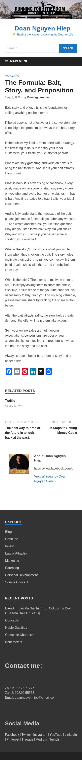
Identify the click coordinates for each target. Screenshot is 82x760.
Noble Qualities (16, 627)
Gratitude (11, 539)
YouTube (56, 734)
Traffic (10, 401)
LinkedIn (71, 734)
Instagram (40, 734)
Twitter (26, 734)
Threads (27, 739)
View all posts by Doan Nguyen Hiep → (50, 479)
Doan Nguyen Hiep (42, 28)
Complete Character (19, 635)
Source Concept (16, 582)
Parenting (12, 568)
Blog (8, 531)
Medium (41, 739)
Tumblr (54, 739)
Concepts (12, 620)
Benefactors (13, 642)
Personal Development (21, 575)
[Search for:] (41, 48)
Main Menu (19, 61)
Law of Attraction (16, 553)
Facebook (12, 734)
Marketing (12, 75)
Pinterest (13, 739)
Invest (9, 546)
